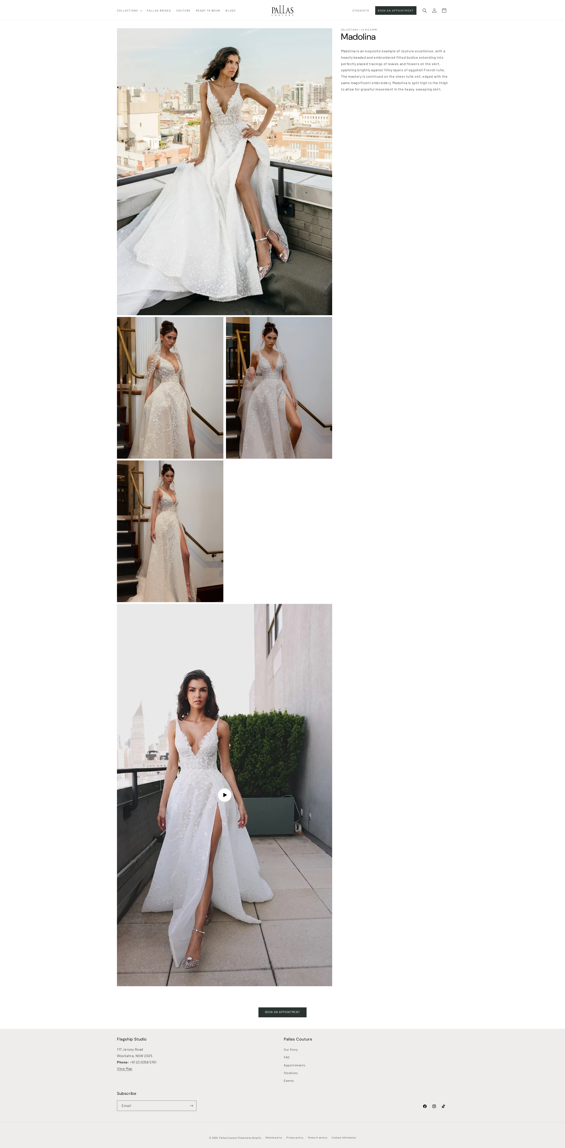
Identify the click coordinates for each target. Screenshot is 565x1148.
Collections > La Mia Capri (359, 29)
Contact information (344, 1137)
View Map (124, 1068)
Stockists (291, 1073)
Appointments (294, 1065)
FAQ (287, 1057)
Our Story (291, 1049)
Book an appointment (282, 1012)
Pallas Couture (228, 1137)
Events (289, 1080)
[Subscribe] (191, 1106)
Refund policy (274, 1137)
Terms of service (317, 1137)
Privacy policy (294, 1137)
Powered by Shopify (249, 1137)
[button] (129, 10)
